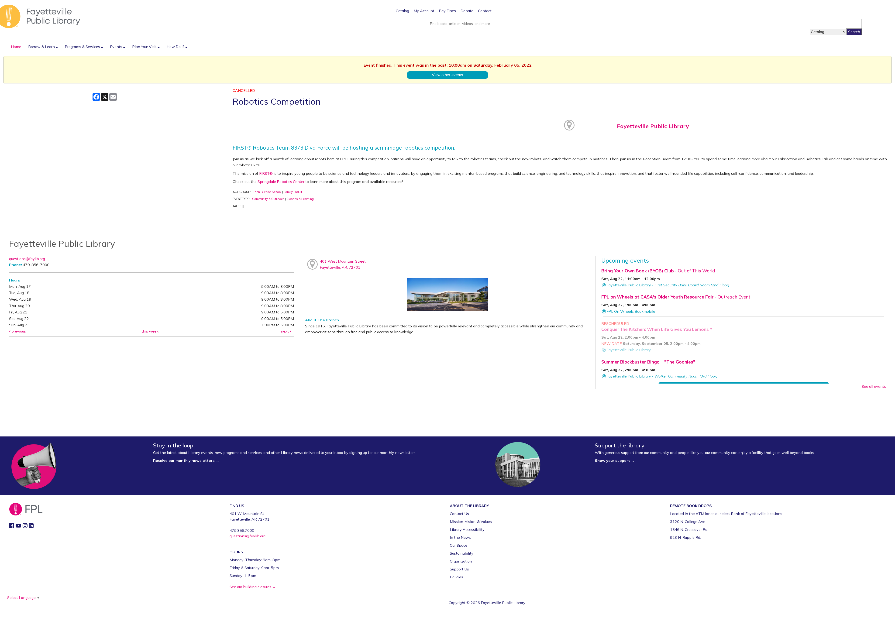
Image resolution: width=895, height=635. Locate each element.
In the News (460, 537)
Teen (256, 192)
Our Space (458, 545)
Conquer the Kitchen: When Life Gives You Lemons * (656, 329)
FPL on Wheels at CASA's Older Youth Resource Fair (675, 297)
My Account (424, 10)
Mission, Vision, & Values (471, 521)
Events (116, 46)
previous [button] (18, 331)
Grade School (272, 192)
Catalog (402, 10)
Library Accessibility (467, 529)
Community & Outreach (268, 199)
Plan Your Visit (145, 46)
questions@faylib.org (27, 258)
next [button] (285, 331)
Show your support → (615, 460)
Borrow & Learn (42, 46)
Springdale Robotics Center (281, 181)
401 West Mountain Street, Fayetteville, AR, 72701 (343, 264)
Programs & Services (83, 46)
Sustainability (461, 553)
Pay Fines (447, 10)
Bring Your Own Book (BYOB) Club (658, 271)
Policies (456, 577)
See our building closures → (253, 586)
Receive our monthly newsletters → (186, 460)
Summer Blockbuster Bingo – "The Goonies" (648, 362)
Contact (485, 10)
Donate (467, 10)
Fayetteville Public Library (653, 126)
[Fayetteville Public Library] (40, 16)
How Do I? (176, 46)
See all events (874, 386)
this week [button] (149, 331)
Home (16, 46)
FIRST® (266, 173)
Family (288, 192)
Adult (298, 192)
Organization (461, 561)
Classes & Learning (300, 199)
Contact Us (459, 513)
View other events (447, 74)
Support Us (459, 569)
